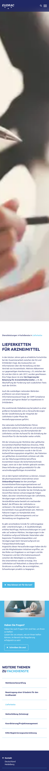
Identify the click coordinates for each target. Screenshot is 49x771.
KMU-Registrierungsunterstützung (21, 733)
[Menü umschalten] (45, 6)
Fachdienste (24, 335)
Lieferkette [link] (37, 335)
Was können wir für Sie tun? (19, 585)
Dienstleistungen (9, 335)
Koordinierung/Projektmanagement (21, 723)
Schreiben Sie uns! (17, 647)
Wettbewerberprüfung (15, 683)
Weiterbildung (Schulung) (16, 714)
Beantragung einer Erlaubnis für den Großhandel (21, 693)
